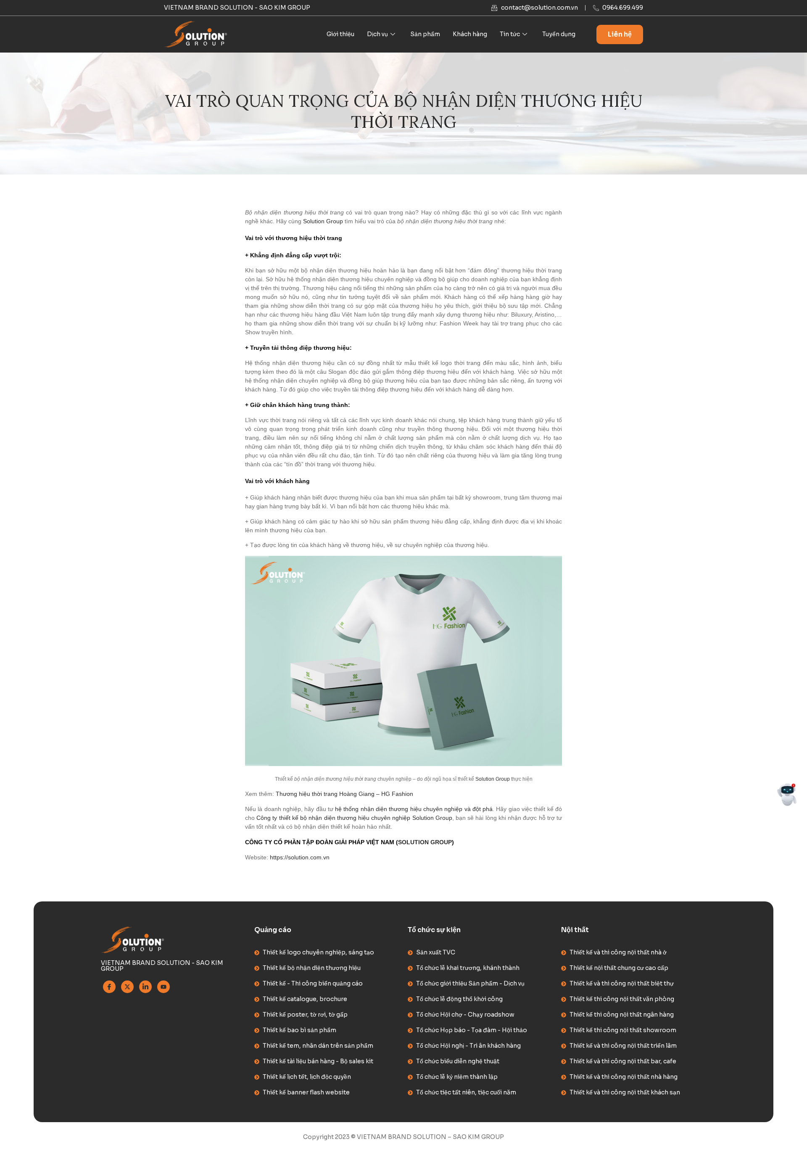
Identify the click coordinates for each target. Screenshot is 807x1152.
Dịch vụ (377, 34)
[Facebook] (109, 986)
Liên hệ (620, 34)
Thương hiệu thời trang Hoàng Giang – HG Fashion (344, 793)
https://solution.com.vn (300, 857)
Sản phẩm (425, 34)
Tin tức (510, 34)
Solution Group (323, 221)
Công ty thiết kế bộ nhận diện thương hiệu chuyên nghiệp (333, 817)
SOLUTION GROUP (425, 842)
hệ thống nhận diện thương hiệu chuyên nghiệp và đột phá (413, 809)
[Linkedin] (145, 986)
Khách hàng (470, 34)
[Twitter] (127, 986)
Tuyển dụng (558, 34)
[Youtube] (163, 986)
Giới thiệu (340, 34)
